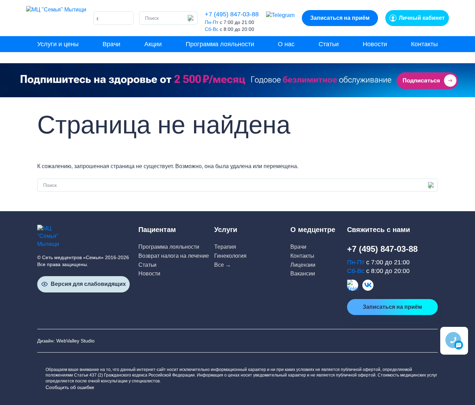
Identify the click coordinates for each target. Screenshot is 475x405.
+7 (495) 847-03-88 (232, 14)
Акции (153, 44)
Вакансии (302, 273)
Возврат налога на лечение (173, 256)
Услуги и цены (58, 44)
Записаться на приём (340, 18)
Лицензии (302, 265)
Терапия (225, 247)
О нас (286, 44)
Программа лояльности (220, 44)
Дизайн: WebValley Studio (66, 341)
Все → (222, 265)
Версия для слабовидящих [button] (88, 284)
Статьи (329, 44)
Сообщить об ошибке (70, 387)
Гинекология (230, 256)
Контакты (424, 44)
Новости (375, 44)
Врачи (111, 44)
